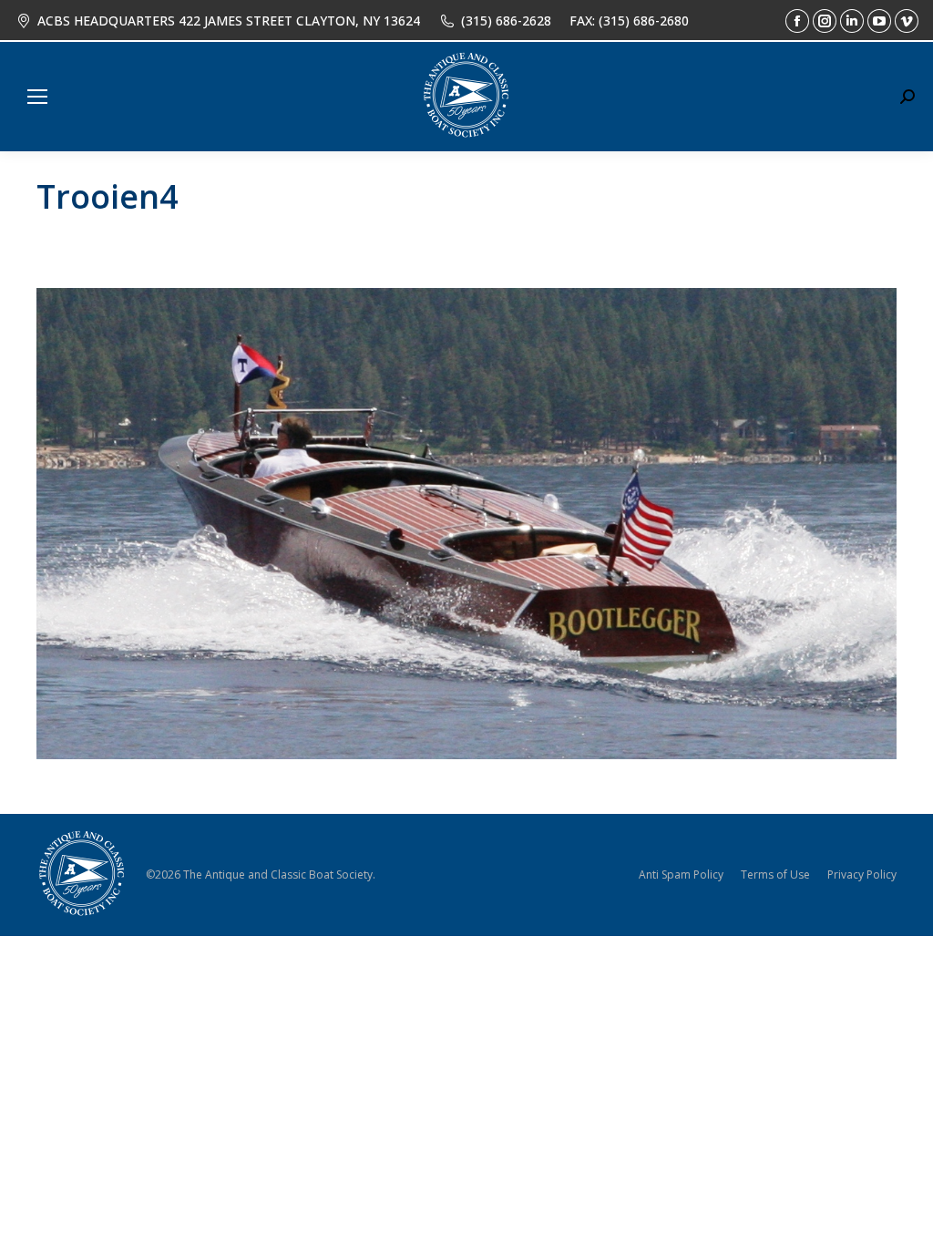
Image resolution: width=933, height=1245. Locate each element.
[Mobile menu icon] (37, 96)
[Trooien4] (466, 523)
